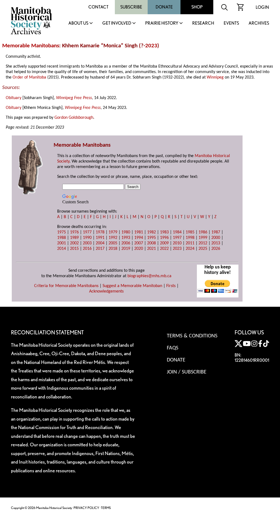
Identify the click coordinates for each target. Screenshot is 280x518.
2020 (138, 249)
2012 (203, 243)
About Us (78, 23)
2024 (190, 249)
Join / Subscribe (186, 372)
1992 (113, 238)
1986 (203, 232)
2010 (177, 243)
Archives (259, 23)
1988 (61, 238)
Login (262, 7)
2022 (164, 249)
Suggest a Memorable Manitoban (132, 286)
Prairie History (161, 23)
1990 (87, 238)
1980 (125, 232)
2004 (100, 243)
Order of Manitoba (29, 77)
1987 (215, 232)
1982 (151, 232)
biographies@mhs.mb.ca (149, 276)
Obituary (13, 98)
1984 (177, 232)
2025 (203, 249)
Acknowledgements (106, 291)
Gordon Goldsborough (73, 117)
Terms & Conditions (192, 336)
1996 (164, 238)
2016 (87, 249)
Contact (98, 7)
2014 (61, 249)
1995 (151, 238)
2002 (74, 243)
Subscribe (131, 7)
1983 (164, 232)
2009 (164, 243)
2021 (151, 249)
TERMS (106, 508)
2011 (190, 243)
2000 (215, 238)
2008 (151, 243)
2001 (61, 243)
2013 (215, 243)
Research (203, 23)
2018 (113, 249)
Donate (164, 7)
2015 (74, 249)
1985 (190, 232)
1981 (138, 232)
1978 (100, 232)
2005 (113, 243)
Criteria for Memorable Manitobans (66, 286)
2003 (87, 243)
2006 (125, 243)
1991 (100, 238)
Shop (197, 7)
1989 (74, 238)
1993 (125, 238)
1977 (87, 232)
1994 (138, 238)
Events (231, 23)
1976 (74, 232)
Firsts (171, 286)
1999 (203, 238)
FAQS (172, 348)
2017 (100, 249)
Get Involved (116, 23)
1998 (190, 238)
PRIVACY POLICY (86, 508)
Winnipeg (215, 77)
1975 (61, 232)
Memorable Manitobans (30, 46)
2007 (138, 243)
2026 (215, 249)
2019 (125, 249)
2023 (151, 46)
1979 (113, 232)
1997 (177, 238)
